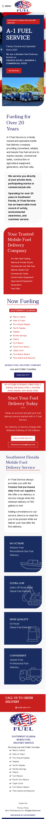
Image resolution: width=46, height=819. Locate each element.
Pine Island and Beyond (24, 358)
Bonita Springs (20, 335)
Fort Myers (18, 343)
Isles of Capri (19, 320)
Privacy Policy (23, 808)
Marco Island (19, 317)
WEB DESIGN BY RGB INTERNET (23, 815)
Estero (16, 339)
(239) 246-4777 (23, 375)
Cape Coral (18, 350)
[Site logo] (22, 6)
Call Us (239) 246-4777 (23, 438)
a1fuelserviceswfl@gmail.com (23, 445)
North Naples (19, 328)
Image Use (23, 803)
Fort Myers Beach (21, 354)
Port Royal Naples (21, 324)
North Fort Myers (21, 347)
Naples (16, 332)
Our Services (14, 71)
